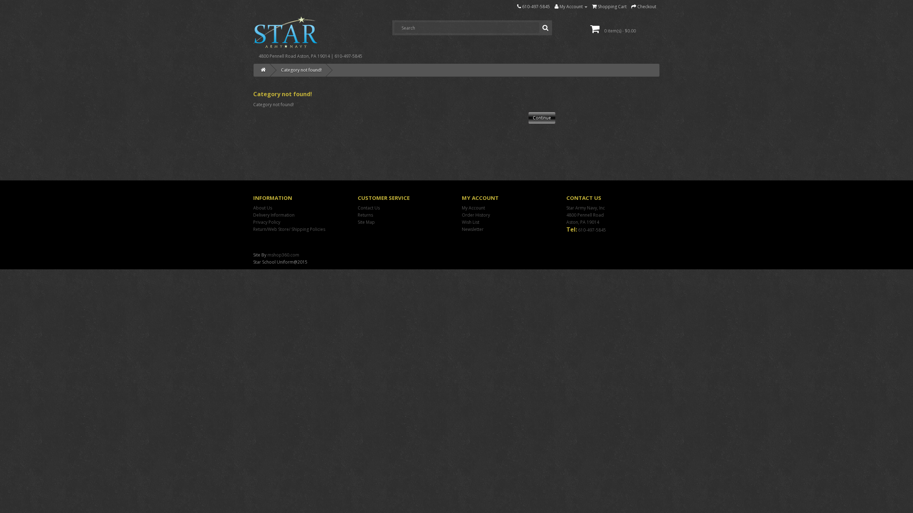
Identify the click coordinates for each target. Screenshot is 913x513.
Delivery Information (274, 215)
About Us (262, 208)
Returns (365, 215)
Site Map (366, 222)
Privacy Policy (266, 222)
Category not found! (301, 70)
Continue (542, 118)
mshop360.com (283, 255)
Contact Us (369, 208)
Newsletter (473, 229)
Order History (476, 215)
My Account (473, 208)
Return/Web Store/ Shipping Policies (289, 229)
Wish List (470, 222)
